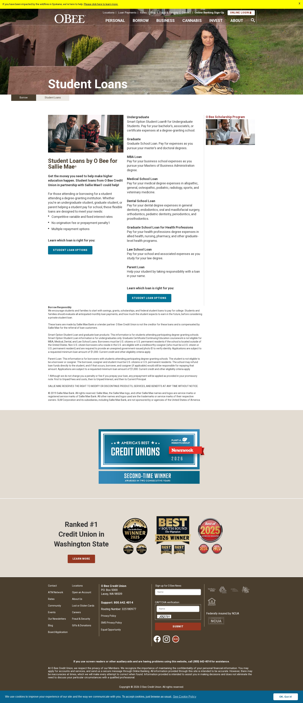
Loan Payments (127, 12)
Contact (186, 12)
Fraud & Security (168, 12)
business (165, 20)
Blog (153, 12)
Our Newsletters (57, 618)
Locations (109, 12)
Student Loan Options (70, 250)
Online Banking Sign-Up (209, 12)
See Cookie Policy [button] (184, 696)
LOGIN (240, 12)
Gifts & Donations (81, 625)
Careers (76, 612)
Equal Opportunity (111, 629)
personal (115, 20)
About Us (77, 599)
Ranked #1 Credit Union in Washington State (81, 534)
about (236, 20)
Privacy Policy (108, 615)
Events (52, 612)
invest (216, 20)
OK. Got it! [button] (285, 696)
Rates (143, 12)
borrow (141, 20)
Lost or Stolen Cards (83, 605)
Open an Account (81, 592)
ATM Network (55, 592)
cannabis (192, 20)
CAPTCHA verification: (167, 602)
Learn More (81, 558)
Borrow (24, 97)
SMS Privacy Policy (111, 622)
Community (54, 605)
